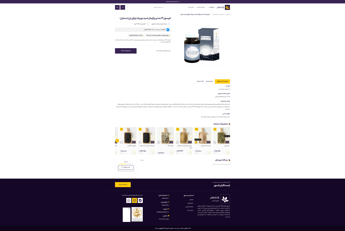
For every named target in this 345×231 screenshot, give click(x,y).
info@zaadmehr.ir (163, 212)
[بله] (140, 200)
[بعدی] (117, 140)
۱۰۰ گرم (171, 142)
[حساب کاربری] (122, 7)
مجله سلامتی (201, 7)
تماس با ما (191, 7)
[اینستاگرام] (134, 200)
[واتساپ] (128, 200)
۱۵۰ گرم (227, 139)
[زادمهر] (223, 7)
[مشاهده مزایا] (215, 142)
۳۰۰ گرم (134, 139)
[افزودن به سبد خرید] (227, 152)
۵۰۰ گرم (208, 139)
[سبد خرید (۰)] (117, 7)
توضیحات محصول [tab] (222, 81)
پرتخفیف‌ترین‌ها (123, 185)
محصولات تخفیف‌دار (218, 14)
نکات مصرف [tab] (200, 81)
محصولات (211, 7)
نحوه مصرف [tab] (209, 81)
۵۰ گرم (227, 142)
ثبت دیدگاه (127, 168)
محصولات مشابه (126, 51)
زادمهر (228, 14)
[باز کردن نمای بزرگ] (202, 45)
